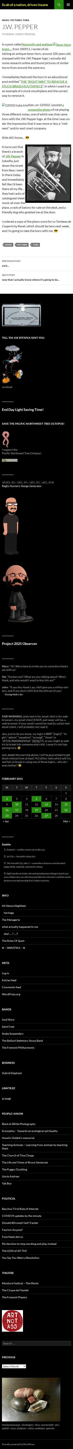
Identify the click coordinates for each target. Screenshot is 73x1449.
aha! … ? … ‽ (11, 933)
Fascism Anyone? (12, 1229)
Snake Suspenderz (12, 1033)
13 (46, 804)
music (6, 20)
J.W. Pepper (13, 156)
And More (8, 1019)
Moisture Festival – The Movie (20, 1283)
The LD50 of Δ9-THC (14, 1250)
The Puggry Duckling (14, 1169)
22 (66, 810)
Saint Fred (8, 1026)
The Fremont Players (14, 1297)
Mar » (66, 821)
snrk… (11, 263)
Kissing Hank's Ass (14, 694)
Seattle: (6, 844)
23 (7, 815)
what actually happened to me (20, 926)
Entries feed (9, 980)
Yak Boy (6, 1183)
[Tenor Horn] (62, 44)
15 (66, 804)
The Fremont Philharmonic (18, 1047)
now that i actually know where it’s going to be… (31, 277)
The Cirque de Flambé (15, 1290)
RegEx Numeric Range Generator (22, 486)
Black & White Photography (18, 1124)
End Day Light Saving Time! (23, 410)
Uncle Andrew (10, 1176)
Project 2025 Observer (19, 644)
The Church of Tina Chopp (18, 1155)
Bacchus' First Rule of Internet (20, 1208)
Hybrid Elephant (12, 1073)
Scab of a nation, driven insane (25, 5)
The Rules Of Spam (13, 940)
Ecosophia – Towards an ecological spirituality (30, 1131)
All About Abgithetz (14, 905)
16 (7, 810)
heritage (9, 912)
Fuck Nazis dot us (12, 1236)
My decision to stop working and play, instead (29, 1243)
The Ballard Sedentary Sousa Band (22, 1040)
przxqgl (30, 34)
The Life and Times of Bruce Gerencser (25, 1162)
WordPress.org (11, 994)
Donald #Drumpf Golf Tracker (20, 1222)
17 (16, 810)
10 (16, 804)
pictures (16, 20)
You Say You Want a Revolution (20, 1257)
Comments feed (11, 987)
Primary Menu (68, 4)
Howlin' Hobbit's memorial (18, 1138)
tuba (26, 20)
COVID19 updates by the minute (21, 1215)
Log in (5, 973)
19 (36, 810)
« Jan (6, 821)
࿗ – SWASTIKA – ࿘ (13, 947)
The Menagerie (11, 919)
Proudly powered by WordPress (18, 1444)
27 (46, 815)
